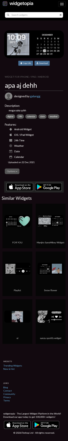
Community (9, 394)
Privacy (7, 397)
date (42, 116)
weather (54, 116)
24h (20, 116)
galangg (35, 96)
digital (10, 116)
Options (11, 171)
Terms (6, 400)
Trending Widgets (12, 365)
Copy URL (26, 63)
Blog (5, 387)
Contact (7, 390)
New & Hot (9, 368)
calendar (31, 116)
